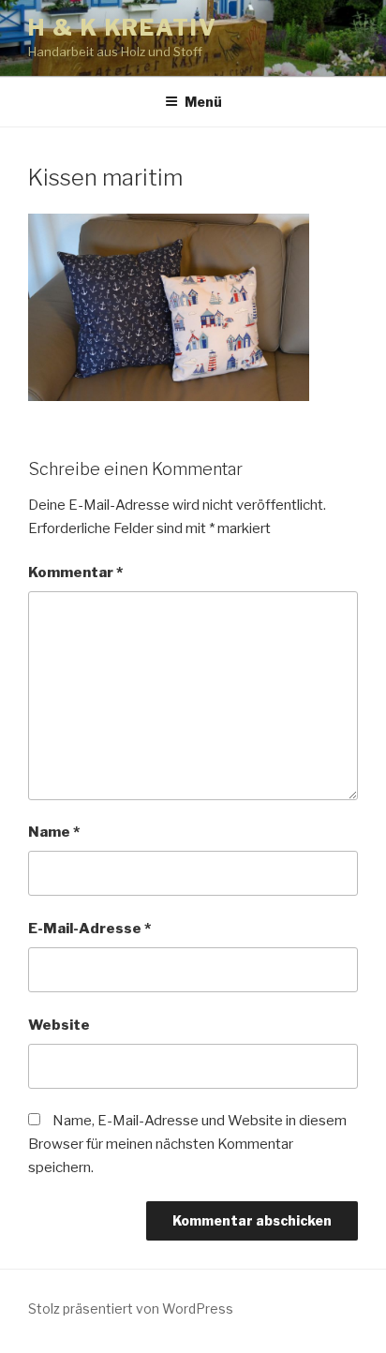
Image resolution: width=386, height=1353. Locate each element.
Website (59, 1025)
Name (54, 832)
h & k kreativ (122, 27)
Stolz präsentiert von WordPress (130, 1308)
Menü (203, 102)
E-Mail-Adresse (89, 928)
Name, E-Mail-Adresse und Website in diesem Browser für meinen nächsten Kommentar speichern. (187, 1144)
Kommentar (75, 572)
